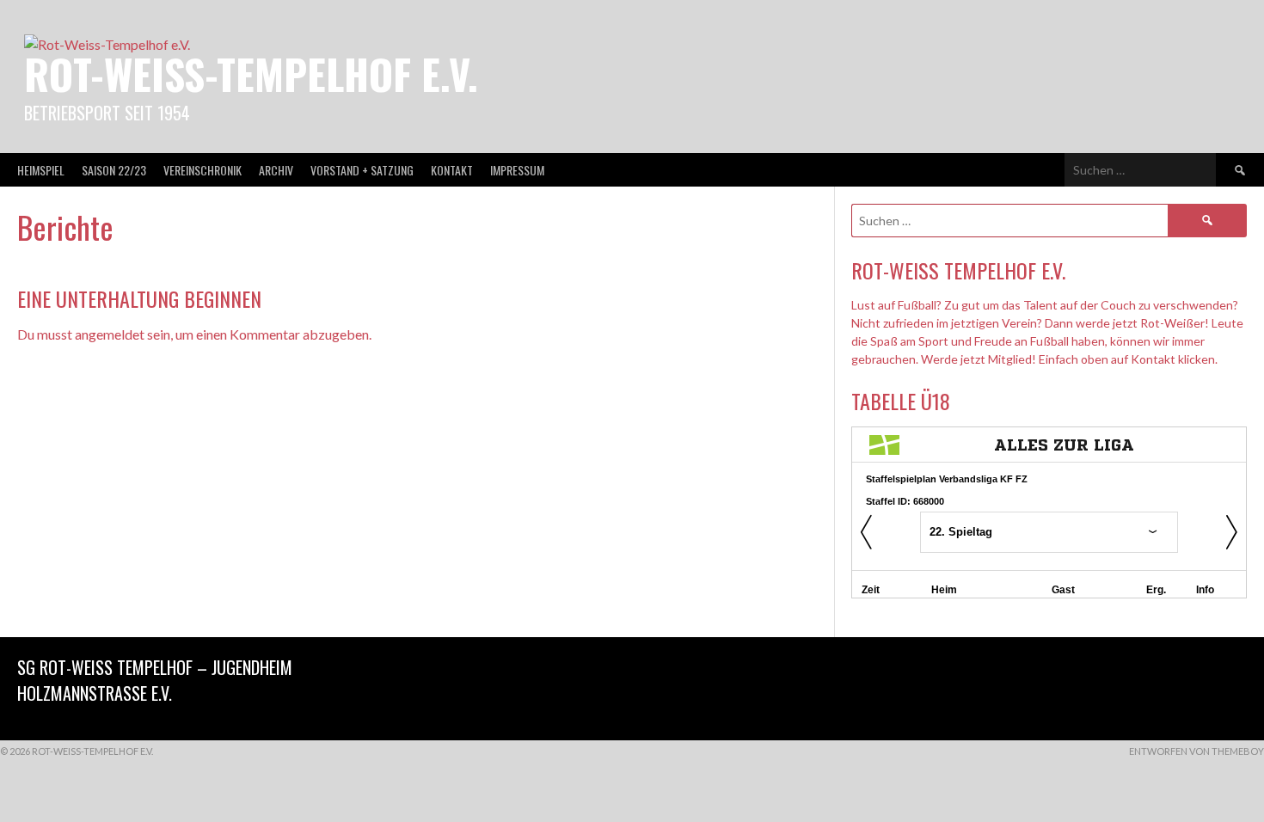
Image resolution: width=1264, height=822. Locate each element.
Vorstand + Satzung (362, 170)
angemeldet (109, 334)
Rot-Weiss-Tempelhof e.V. (251, 73)
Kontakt (452, 170)
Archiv (276, 170)
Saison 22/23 (114, 170)
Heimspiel (40, 170)
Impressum (517, 170)
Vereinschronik (202, 170)
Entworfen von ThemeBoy (1196, 751)
